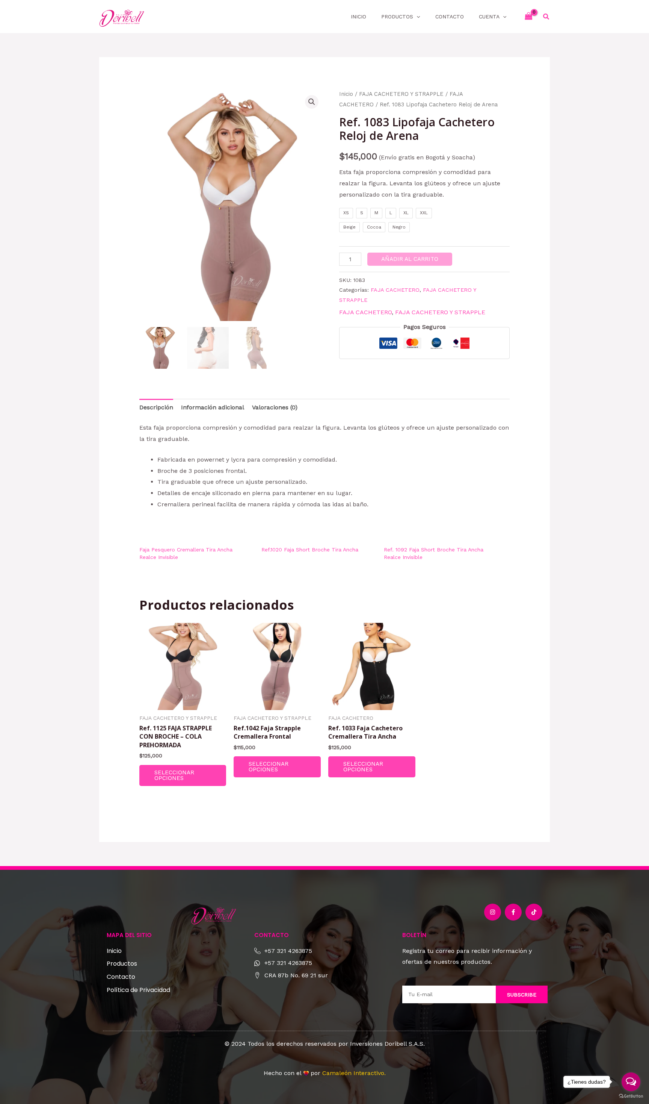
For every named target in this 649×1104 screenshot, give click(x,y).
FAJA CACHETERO (395, 290)
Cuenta (489, 17)
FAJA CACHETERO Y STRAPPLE (401, 94)
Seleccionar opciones (174, 775)
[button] (416, 17)
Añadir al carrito (409, 259)
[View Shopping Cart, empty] (528, 16)
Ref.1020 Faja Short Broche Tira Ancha (309, 550)
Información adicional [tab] (212, 407)
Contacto (449, 17)
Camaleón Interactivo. (354, 1073)
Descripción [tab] (156, 407)
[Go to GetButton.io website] (631, 1096)
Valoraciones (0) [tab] (274, 407)
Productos (397, 17)
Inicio (358, 17)
